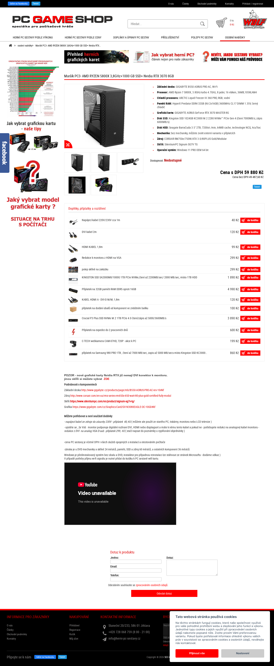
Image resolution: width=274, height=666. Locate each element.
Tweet (36, 3)
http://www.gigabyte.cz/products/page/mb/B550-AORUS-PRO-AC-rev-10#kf (122, 390)
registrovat (258, 3)
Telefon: (114, 575)
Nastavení (242, 653)
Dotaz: (170, 557)
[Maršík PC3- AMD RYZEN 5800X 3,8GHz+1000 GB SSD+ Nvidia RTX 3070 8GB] (104, 116)
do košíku (252, 220)
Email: (113, 566)
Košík (72, 634)
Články (185, 3)
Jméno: (114, 557)
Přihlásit (246, 3)
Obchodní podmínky (206, 3)
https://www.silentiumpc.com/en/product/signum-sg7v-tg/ (102, 401)
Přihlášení (74, 625)
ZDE (106, 378)
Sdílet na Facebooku (18, 3)
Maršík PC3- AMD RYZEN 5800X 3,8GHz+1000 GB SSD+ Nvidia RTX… (68, 45)
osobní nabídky (25, 45)
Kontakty (229, 3)
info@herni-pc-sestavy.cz (124, 638)
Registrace (74, 630)
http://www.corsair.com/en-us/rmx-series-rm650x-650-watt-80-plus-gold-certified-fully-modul (120, 395)
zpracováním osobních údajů (151, 585)
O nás (171, 3)
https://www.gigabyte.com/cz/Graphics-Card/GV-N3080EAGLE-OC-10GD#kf (114, 407)
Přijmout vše (197, 653)
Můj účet (73, 638)
